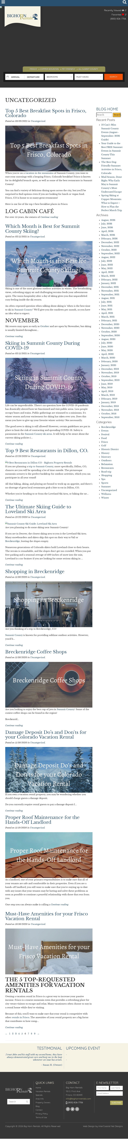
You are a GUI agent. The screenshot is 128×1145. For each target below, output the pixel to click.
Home (38, 1088)
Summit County (23, 309)
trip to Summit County (40, 466)
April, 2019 (107, 391)
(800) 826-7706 (118, 19)
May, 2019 (106, 387)
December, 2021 (110, 287)
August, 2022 (108, 257)
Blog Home (107, 109)
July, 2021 (106, 302)
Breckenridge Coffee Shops (36, 652)
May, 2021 (106, 309)
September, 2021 (110, 294)
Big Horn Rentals (22, 18)
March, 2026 (108, 235)
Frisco (33, 69)
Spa (103, 479)
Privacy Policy (42, 1114)
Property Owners (43, 1103)
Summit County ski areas (38, 434)
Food (104, 438)
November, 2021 (110, 291)
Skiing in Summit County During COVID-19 (42, 345)
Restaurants (107, 468)
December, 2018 (110, 406)
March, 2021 (108, 317)
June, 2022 (107, 265)
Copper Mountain (49, 69)
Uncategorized (38, 121)
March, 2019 (108, 395)
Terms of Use (41, 1117)
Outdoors (106, 460)
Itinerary (106, 457)
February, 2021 (109, 320)
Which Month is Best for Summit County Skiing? (42, 229)
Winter (105, 497)
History (105, 453)
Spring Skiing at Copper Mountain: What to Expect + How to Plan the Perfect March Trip (111, 203)
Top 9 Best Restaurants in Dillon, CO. (46, 450)
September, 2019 (110, 380)
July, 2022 (106, 261)
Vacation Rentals (43, 1091)
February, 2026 (109, 238)
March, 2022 (108, 276)
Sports (104, 483)
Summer (106, 486)
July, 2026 (106, 223)
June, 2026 (107, 227)
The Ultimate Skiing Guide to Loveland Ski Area (38, 509)
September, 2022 (110, 253)
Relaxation (107, 464)
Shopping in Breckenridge (34, 571)
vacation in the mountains (39, 173)
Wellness (106, 494)
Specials (39, 1095)
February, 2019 (109, 399)
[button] (59, 77)
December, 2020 (110, 324)
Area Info (40, 1099)
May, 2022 (106, 268)
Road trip (106, 471)
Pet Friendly (68, 69)
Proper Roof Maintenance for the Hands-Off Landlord (42, 820)
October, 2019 (108, 376)
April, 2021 (107, 313)
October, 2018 (108, 413)
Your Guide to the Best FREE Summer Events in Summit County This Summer (112, 151)
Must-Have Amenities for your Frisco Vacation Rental (46, 916)
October (44, 326)
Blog (38, 1106)
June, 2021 (106, 305)
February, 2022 (109, 279)
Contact (39, 1110)
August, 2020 (108, 339)
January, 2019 (108, 402)
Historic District (110, 449)
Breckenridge (12, 541)
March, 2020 (108, 357)
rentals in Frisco (20, 1017)
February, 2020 (109, 361)
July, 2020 (106, 343)
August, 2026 (108, 220)
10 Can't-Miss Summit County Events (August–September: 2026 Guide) (110, 132)
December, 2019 (110, 369)
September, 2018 (110, 417)
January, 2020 (108, 365)
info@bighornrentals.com (78, 1099)
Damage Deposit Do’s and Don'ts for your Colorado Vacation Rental (45, 735)
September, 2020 (110, 335)
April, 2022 (107, 272)
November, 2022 (110, 246)
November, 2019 (110, 372)
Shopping (106, 475)
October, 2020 (109, 331)
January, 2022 (108, 283)
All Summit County (88, 69)
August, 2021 (108, 298)
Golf (103, 445)
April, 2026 (107, 231)
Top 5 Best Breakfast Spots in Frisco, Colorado (45, 113)
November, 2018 (110, 410)
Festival (105, 434)
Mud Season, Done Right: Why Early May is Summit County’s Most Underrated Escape (111, 184)
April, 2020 (107, 354)
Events (104, 430)
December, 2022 (110, 242)
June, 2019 (107, 384)
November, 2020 (110, 328)
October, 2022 (108, 250)
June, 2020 (107, 346)
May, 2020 (107, 350)
